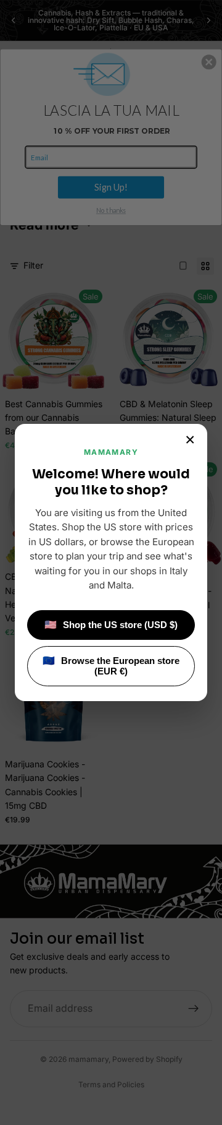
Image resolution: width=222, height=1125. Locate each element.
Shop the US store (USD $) (111, 624)
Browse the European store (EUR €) (111, 665)
